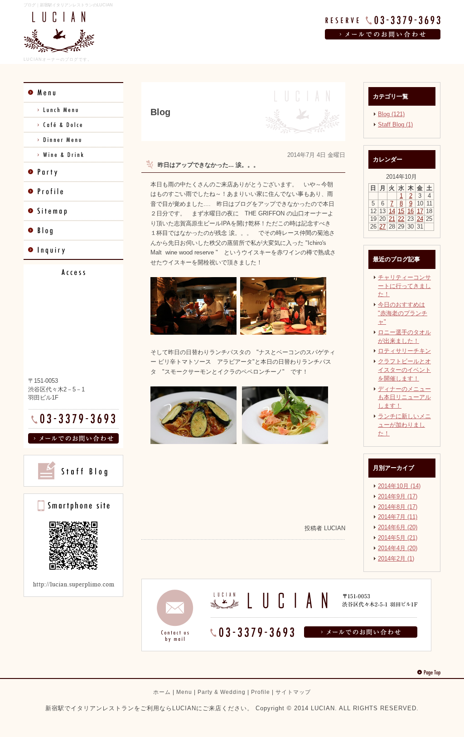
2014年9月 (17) (397, 496)
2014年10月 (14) (399, 486)
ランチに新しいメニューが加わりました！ (404, 425)
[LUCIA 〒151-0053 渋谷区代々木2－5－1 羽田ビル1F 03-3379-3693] (286, 649)
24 (420, 218)
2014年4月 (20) (397, 548)
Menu (184, 692)
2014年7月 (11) (397, 516)
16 (410, 211)
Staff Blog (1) (395, 124)
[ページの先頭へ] (428, 672)
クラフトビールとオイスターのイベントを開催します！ (404, 370)
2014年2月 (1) (396, 558)
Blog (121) (391, 114)
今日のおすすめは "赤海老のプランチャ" (402, 313)
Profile (260, 692)
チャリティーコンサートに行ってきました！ (404, 286)
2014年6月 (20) (397, 527)
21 (392, 218)
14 (392, 211)
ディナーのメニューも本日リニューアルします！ (404, 398)
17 (420, 211)
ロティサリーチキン (404, 350)
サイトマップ (293, 692)
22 (401, 218)
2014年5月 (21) (397, 537)
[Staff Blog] (73, 484)
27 (382, 226)
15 (401, 211)
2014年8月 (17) (397, 506)
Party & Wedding (222, 692)
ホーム (162, 692)
